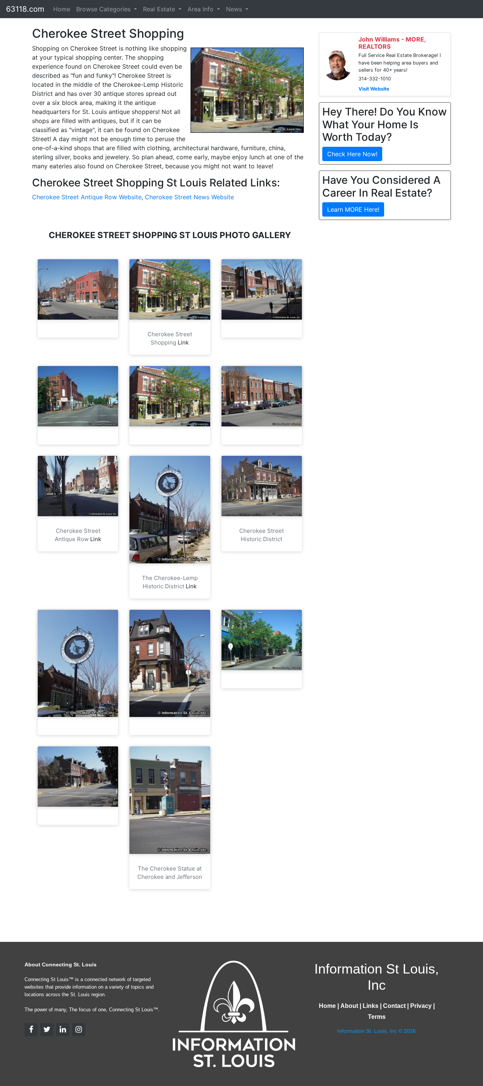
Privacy (421, 1006)
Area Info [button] (201, 9)
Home (61, 9)
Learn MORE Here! (353, 209)
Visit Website (373, 89)
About (349, 1006)
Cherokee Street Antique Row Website (87, 197)
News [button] (235, 9)
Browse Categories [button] (104, 9)
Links (370, 1006)
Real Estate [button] (160, 9)
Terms (377, 1017)
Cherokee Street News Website (189, 197)
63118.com (25, 9)
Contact (394, 1006)
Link (183, 342)
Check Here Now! (352, 154)
